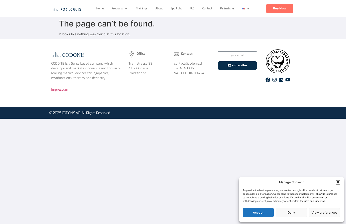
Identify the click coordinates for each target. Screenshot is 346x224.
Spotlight (176, 8)
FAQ (192, 8)
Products (117, 8)
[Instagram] (274, 79)
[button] (338, 182)
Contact (207, 8)
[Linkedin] (281, 79)
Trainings (141, 8)
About (159, 8)
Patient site (227, 8)
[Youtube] (287, 79)
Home (100, 8)
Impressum (59, 89)
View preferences (324, 212)
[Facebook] (268, 79)
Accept (258, 212)
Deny (291, 212)
